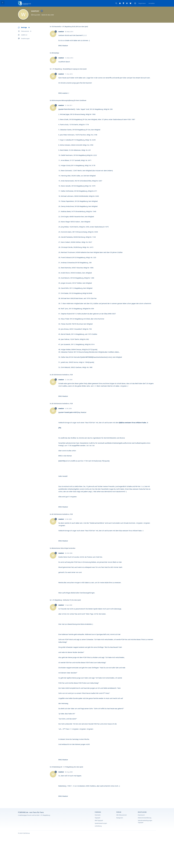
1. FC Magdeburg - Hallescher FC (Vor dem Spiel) (66, 600)
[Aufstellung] (130, 3)
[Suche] (116, 3)
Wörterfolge (55, 53)
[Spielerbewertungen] (127, 3)
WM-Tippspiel (99, 820)
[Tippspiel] (123, 3)
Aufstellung (98, 826)
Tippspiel (97, 818)
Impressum (141, 815)
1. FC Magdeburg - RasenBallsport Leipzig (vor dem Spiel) (69, 69)
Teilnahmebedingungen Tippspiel (145, 821)
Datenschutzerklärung (144, 818)
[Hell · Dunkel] (135, 3)
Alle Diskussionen (121, 815)
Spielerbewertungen (101, 823)
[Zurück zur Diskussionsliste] (2, 2)
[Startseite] (120, 3)
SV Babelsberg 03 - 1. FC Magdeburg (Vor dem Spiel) (67, 767)
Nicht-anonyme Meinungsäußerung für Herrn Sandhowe (69, 100)
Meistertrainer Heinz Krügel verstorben (63, 548)
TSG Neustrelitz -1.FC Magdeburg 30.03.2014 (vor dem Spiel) (70, 26)
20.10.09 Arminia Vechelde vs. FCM (62, 375)
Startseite (97, 815)
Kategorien (119, 818)
